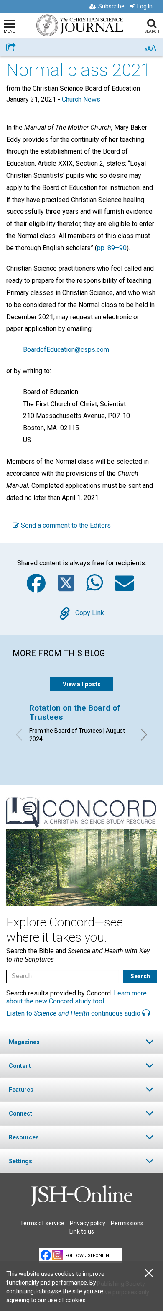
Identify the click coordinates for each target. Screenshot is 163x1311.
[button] (81, 1041)
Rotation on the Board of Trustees (74, 712)
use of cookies (67, 1300)
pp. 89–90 (112, 248)
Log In (145, 6)
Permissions (127, 1223)
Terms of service (42, 1223)
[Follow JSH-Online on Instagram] (57, 1255)
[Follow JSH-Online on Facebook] (46, 1255)
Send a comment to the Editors (65, 525)
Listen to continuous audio (74, 1013)
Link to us (81, 1231)
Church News (81, 99)
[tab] (81, 1041)
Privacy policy (87, 1223)
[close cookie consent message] (149, 1273)
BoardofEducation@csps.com (66, 350)
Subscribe (111, 6)
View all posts (82, 684)
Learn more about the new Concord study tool (76, 997)
